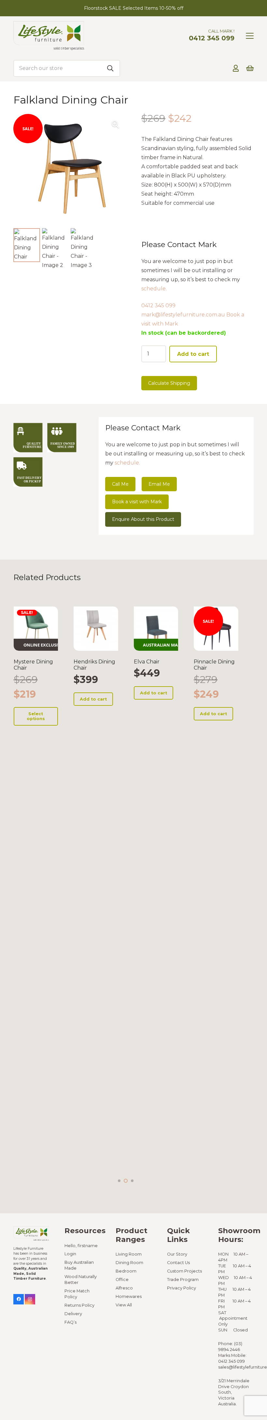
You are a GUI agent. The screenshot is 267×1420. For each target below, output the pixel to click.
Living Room (129, 1254)
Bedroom (126, 1271)
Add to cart (193, 354)
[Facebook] (18, 1299)
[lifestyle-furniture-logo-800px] (48, 35)
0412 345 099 (158, 305)
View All (124, 1304)
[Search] (110, 68)
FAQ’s (70, 1322)
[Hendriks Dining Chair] (96, 628)
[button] (250, 36)
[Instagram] (30, 1299)
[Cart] (249, 68)
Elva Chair (147, 662)
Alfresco (124, 1288)
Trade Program (183, 1279)
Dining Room (129, 1262)
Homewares (129, 1296)
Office (122, 1279)
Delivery (73, 1313)
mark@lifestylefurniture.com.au (183, 315)
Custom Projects (184, 1271)
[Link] (236, 68)
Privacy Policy (181, 1288)
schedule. (154, 288)
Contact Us (178, 1262)
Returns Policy (79, 1305)
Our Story (177, 1254)
